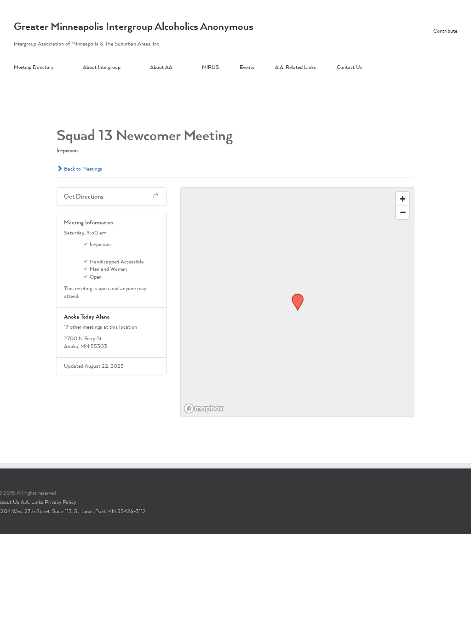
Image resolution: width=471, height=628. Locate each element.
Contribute (445, 30)
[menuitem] (48, 68)
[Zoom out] (402, 212)
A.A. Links (32, 502)
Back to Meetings (82, 168)
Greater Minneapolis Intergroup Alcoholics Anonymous (133, 26)
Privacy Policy (60, 502)
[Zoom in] (402, 199)
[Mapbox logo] (204, 408)
